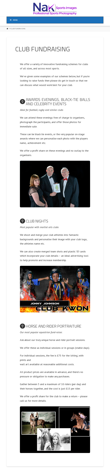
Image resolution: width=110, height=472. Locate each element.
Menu (15, 20)
